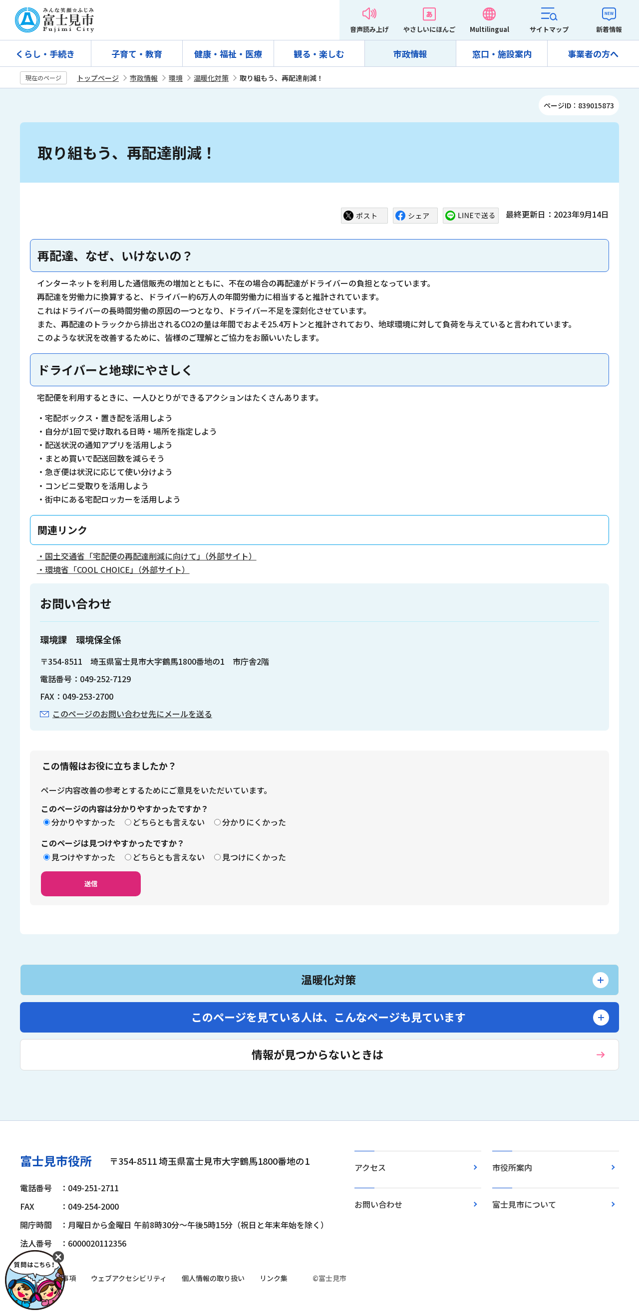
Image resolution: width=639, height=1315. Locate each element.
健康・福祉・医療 (228, 53)
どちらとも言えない (169, 822)
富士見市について (524, 1204)
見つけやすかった (83, 857)
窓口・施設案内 (502, 53)
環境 (176, 78)
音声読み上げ (369, 29)
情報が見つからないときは (317, 1054)
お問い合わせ (378, 1204)
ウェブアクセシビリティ (129, 1278)
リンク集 (274, 1278)
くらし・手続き (45, 53)
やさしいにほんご (429, 29)
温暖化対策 (211, 78)
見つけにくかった (254, 857)
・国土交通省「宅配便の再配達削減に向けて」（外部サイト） (147, 556)
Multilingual (489, 29)
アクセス (370, 1167)
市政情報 (410, 53)
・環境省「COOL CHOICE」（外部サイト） (113, 569)
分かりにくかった (254, 822)
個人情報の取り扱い (213, 1278)
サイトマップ (549, 29)
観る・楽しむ (319, 53)
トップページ (98, 78)
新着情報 (609, 29)
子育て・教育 (136, 53)
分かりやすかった (83, 822)
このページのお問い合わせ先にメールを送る (132, 714)
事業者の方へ (593, 53)
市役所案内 (512, 1167)
